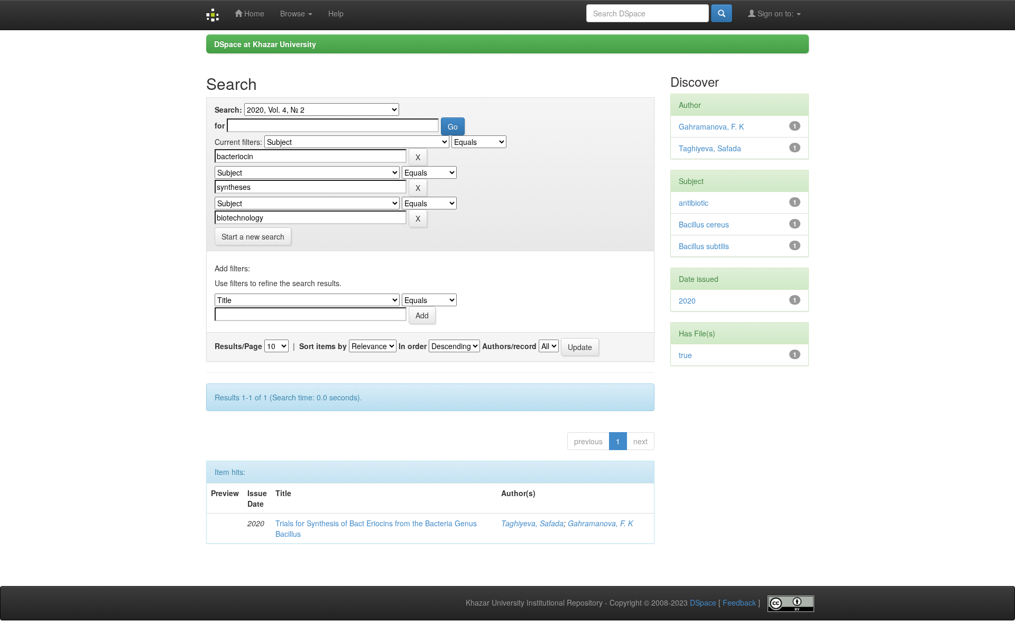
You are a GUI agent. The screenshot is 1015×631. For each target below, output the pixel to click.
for (220, 125)
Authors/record (509, 346)
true (685, 355)
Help (336, 13)
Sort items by (323, 346)
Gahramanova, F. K (600, 523)
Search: (228, 109)
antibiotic (693, 202)
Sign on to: (775, 13)
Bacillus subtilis (704, 246)
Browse (293, 13)
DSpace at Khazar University (265, 44)
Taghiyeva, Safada (532, 523)
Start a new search (253, 236)
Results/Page (238, 346)
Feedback (739, 603)
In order (413, 346)
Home (253, 13)
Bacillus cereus (704, 224)
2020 (687, 300)
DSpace (703, 603)
